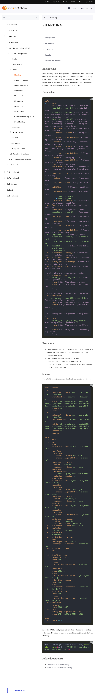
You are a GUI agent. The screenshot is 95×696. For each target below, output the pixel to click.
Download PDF (20, 690)
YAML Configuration (19, 54)
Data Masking (19, 122)
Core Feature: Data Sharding (58, 665)
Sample (48, 55)
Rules (15, 69)
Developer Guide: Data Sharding (59, 668)
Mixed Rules (19, 111)
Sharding (17, 75)
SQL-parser (18, 101)
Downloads (12, 196)
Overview (12, 25)
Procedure (49, 49)
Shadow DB (18, 96)
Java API (14, 138)
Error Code (15, 165)
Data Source (17, 64)
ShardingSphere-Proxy (19, 154)
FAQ (10, 190)
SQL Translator (20, 106)
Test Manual (13, 178)
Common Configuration (20, 159)
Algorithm (16, 127)
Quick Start (12, 30)
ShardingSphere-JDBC (19, 48)
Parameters (49, 43)
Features (11, 36)
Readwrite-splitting (21, 80)
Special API (15, 143)
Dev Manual (13, 172)
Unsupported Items (17, 149)
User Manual (13, 42)
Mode (14, 59)
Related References (52, 61)
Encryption (18, 91)
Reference (12, 184)
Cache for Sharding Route (24, 117)
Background (50, 38)
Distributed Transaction (23, 85)
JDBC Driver (18, 132)
